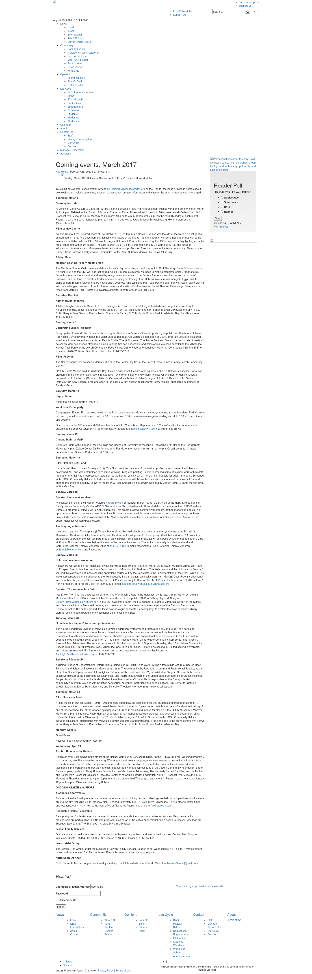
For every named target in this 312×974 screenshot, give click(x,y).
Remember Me (67, 900)
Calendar (65, 124)
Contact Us (66, 132)
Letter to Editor (76, 85)
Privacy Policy (106, 970)
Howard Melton (114, 502)
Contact (198, 914)
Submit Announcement (81, 92)
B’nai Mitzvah (75, 99)
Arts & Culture (75, 38)
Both (227, 207)
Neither (228, 211)
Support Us (245, 5)
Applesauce (231, 197)
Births (71, 96)
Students (73, 114)
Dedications (74, 103)
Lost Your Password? (211, 886)
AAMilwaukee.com (161, 805)
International (75, 34)
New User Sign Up (186, 886)
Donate (72, 146)
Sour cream (231, 202)
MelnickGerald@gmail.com (182, 863)
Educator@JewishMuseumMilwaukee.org (145, 583)
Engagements (75, 106)
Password (62, 893)
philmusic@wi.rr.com (145, 428)
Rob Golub (62, 171)
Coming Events (76, 49)
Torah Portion (75, 67)
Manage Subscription (80, 139)
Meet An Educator (78, 59)
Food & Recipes (77, 56)
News (63, 23)
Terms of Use (123, 970)
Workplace (74, 121)
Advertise (65, 153)
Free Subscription (249, 2)
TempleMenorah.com (71, 549)
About (63, 128)
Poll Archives (221, 226)
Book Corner (75, 63)
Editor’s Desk (75, 81)
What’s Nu (73, 70)
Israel (71, 31)
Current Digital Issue (79, 41)
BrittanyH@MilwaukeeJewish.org (74, 601)
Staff (70, 135)
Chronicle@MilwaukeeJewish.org (126, 189)
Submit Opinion (76, 78)
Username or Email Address (73, 886)
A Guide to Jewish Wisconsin (84, 52)
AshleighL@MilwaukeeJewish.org (75, 654)
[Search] (247, 12)
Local (71, 27)
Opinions (65, 74)
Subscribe (68, 965)
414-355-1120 (118, 546)
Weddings (73, 117)
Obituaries (73, 110)
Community (66, 45)
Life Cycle (66, 88)
